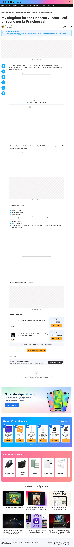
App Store (12, 12)
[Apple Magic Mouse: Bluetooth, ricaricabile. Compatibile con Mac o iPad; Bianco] (43, 428)
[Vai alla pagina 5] (36, 444)
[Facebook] (54, 544)
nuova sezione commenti (15, 34)
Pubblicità (69, 542)
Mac (14, 5)
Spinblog (21, 542)
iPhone (3, 5)
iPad (9, 5)
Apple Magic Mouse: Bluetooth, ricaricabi (43, 435)
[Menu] (3, 2)
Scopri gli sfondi (11, 405)
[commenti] (65, 26)
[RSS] (70, 544)
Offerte (54, 5)
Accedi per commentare (55, 362)
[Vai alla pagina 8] (40, 444)
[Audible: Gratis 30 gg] (20, 428)
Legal (60, 542)
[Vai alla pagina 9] (41, 444)
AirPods (20, 5)
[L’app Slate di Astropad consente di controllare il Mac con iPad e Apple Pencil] (59, 521)
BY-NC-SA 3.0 (25, 544)
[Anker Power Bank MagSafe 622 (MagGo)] (66, 428)
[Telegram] (66, 544)
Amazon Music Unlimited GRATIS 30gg (8, 435)
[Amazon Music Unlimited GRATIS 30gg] (8, 428)
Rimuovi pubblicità (36, 59)
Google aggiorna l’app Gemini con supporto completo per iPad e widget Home (13, 532)
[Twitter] (57, 544)
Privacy (64, 542)
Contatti (55, 542)
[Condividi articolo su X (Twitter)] (3, 71)
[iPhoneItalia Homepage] (14, 2)
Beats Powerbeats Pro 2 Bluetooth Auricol (54, 435)
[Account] (69, 2)
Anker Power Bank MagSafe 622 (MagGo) (66, 435)
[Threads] (64, 544)
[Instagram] (61, 544)
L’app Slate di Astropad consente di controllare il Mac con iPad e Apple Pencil (59, 532)
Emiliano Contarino (9, 26)
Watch (27, 5)
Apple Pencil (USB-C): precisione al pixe (31, 435)
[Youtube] (59, 544)
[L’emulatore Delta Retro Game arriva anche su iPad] (36, 521)
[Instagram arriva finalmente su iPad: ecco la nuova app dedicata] (36, 498)
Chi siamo (50, 542)
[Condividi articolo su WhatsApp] (3, 88)
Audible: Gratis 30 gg (20, 435)
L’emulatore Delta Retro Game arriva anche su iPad (36, 531)
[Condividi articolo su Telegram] (3, 82)
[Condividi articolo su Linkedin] (3, 77)
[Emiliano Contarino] (2, 26)
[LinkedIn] (68, 544)
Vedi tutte (64, 421)
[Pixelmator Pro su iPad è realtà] (13, 498)
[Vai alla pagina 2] (32, 444)
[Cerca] (6, 2)
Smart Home (35, 5)
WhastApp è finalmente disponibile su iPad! (59, 508)
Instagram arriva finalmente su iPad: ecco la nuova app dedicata (36, 508)
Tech (48, 5)
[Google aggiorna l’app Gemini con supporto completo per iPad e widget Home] (13, 521)
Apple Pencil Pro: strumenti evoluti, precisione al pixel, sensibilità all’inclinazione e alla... (31, 321)
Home (3, 12)
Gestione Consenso (33, 544)
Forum (44, 5)
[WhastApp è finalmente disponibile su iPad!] (59, 498)
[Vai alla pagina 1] (31, 444)
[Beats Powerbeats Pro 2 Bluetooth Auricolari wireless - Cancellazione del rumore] (54, 428)
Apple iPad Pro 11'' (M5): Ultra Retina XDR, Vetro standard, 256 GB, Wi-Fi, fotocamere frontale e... (32, 334)
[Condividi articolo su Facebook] (3, 66)
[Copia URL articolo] (3, 93)
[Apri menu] (21, 2)
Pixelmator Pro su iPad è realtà (13, 507)
